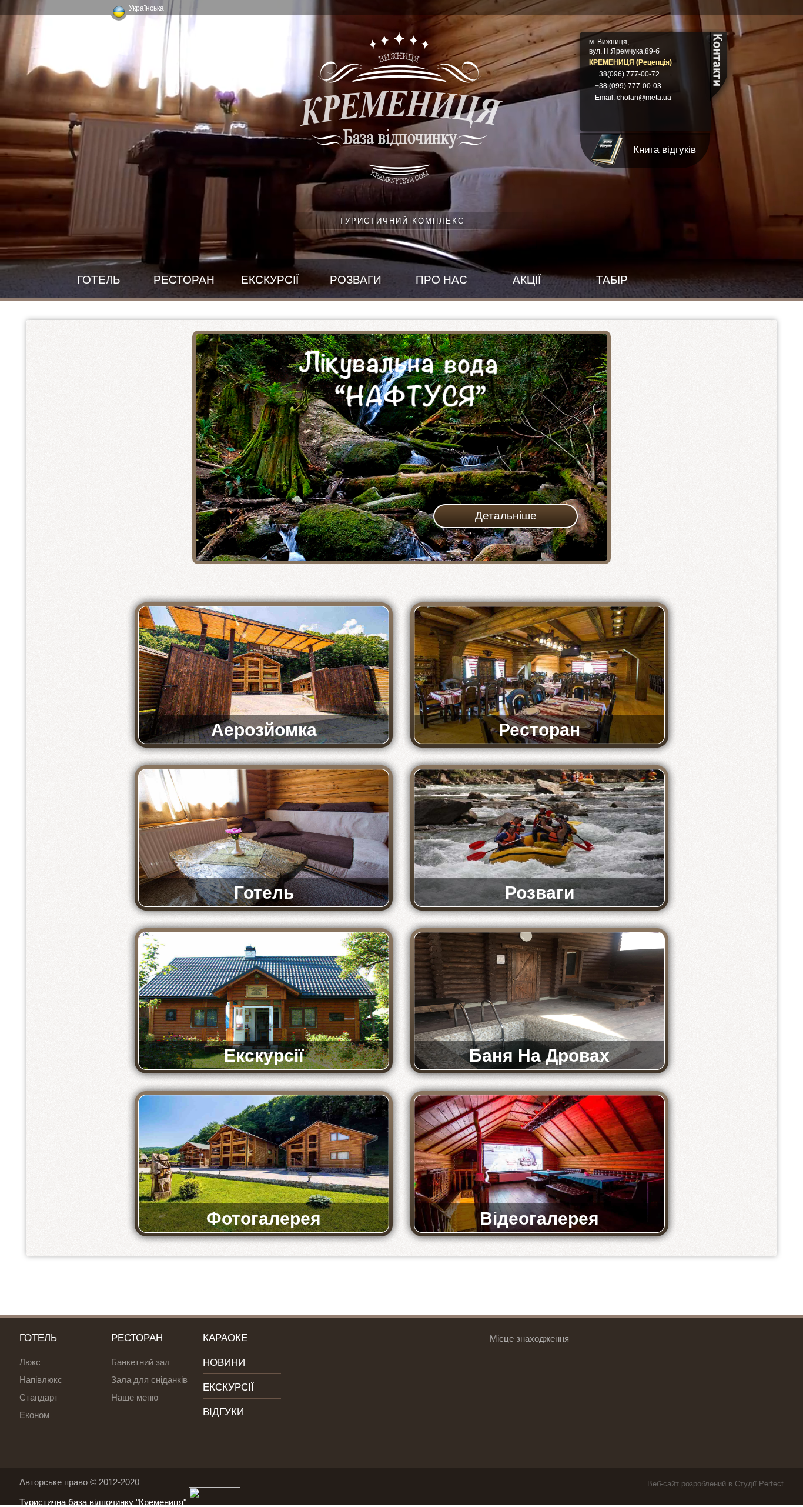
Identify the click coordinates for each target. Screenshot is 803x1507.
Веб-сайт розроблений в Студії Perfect (715, 1483)
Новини (224, 1362)
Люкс (30, 1362)
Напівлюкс (40, 1380)
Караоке (225, 1337)
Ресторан (184, 280)
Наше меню (134, 1397)
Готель (98, 280)
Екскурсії (270, 280)
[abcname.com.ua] (213, 1502)
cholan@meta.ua (644, 98)
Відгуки (223, 1412)
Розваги (356, 280)
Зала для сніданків (149, 1380)
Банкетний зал (140, 1362)
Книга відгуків (664, 149)
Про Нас (441, 280)
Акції (527, 280)
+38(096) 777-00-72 (627, 74)
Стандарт (38, 1397)
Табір (612, 280)
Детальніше (506, 515)
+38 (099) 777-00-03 (628, 86)
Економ (34, 1415)
